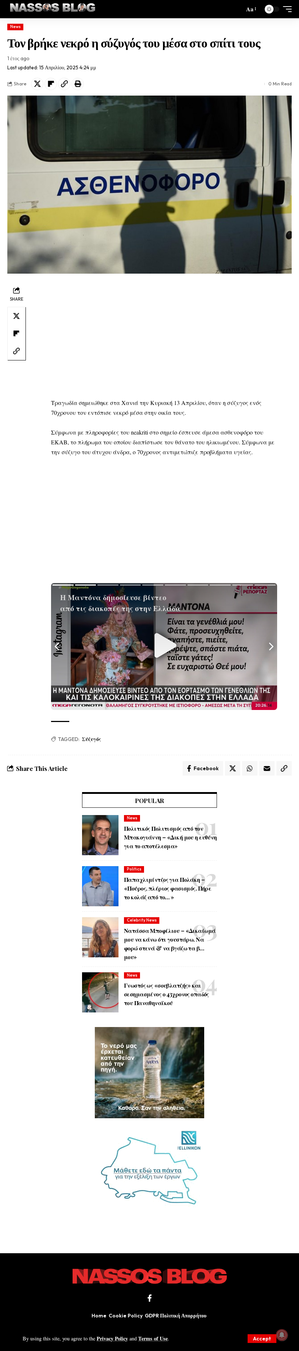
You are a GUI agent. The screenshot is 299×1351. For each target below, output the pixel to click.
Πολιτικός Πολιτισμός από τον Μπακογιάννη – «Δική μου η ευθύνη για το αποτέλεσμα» (170, 837)
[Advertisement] (164, 336)
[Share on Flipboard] (50, 84)
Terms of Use (153, 1338)
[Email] (267, 768)
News (15, 26)
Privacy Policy (112, 1338)
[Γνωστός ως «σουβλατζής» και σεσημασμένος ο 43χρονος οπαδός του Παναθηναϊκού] (100, 992)
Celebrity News (142, 920)
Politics (134, 869)
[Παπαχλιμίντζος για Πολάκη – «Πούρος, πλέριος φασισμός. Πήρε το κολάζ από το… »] (100, 886)
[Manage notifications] (282, 1335)
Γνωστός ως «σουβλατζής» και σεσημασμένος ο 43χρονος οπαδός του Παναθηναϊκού (166, 994)
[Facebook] (149, 1298)
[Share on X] (37, 84)
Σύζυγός (91, 739)
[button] (262, 1338)
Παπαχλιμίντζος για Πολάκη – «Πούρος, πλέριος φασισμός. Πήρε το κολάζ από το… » (167, 888)
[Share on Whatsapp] (249, 768)
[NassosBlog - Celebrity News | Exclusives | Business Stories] (53, 9)
